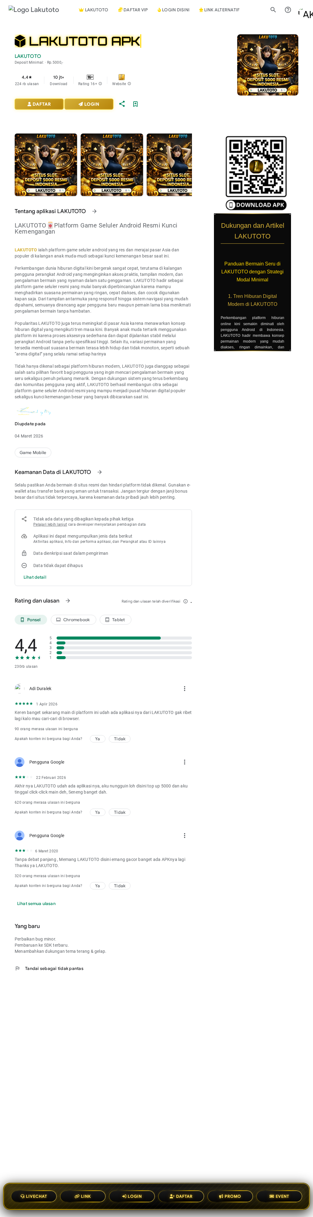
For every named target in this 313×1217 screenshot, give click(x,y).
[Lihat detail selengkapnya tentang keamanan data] (35, 577)
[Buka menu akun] (302, 9)
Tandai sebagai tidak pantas (49, 968)
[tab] (133, 10)
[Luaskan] (294, 217)
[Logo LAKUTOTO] (39, 10)
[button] (100, 84)
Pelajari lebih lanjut (50, 524)
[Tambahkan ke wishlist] (135, 104)
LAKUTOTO (26, 249)
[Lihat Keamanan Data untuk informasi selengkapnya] (99, 472)
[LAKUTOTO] (33, 452)
